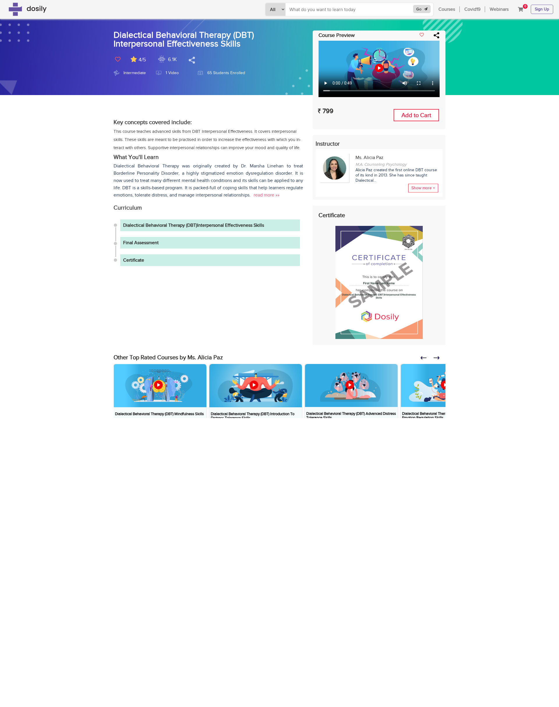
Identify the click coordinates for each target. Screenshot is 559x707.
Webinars (499, 9)
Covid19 (472, 9)
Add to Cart (416, 115)
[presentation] (426, 359)
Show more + (423, 188)
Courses (446, 9)
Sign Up (542, 9)
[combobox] (360, 9)
